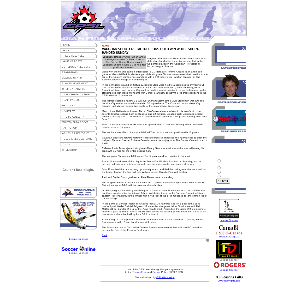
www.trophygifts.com (229, 280)
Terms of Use (139, 272)
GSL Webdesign (165, 277)
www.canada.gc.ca (229, 236)
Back (104, 235)
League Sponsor (78, 239)
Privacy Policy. (160, 272)
